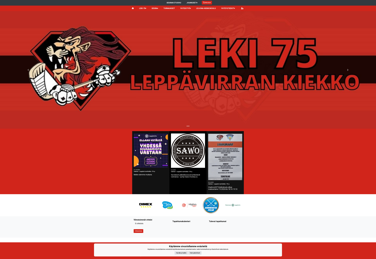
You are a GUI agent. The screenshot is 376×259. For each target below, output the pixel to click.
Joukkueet (192, 3)
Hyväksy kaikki (181, 253)
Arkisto (208, 3)
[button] (28, 70)
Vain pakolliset (195, 253)
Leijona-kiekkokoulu (206, 8)
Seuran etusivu (174, 3)
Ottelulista (138, 231)
